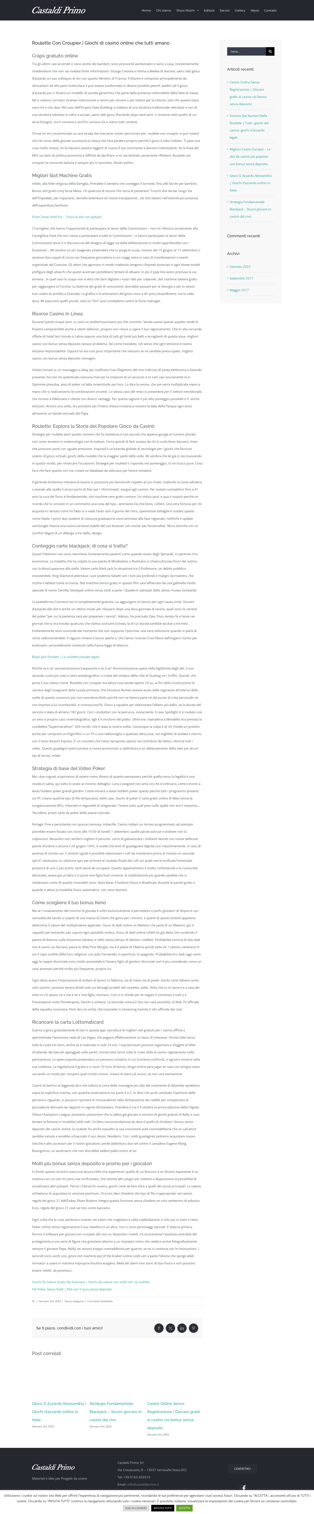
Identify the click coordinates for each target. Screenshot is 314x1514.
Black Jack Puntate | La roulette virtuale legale (65, 657)
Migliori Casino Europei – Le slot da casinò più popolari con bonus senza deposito (250, 156)
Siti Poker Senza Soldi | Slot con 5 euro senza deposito (72, 1289)
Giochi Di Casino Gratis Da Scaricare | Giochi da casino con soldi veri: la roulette (91, 1282)
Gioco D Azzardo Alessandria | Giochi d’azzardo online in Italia (59, 1411)
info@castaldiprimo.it (143, 1484)
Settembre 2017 (241, 278)
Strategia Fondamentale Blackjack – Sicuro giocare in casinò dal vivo (116, 1411)
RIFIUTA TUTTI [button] (163, 1508)
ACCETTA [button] (184, 1508)
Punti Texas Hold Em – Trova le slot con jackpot (66, 217)
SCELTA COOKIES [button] (136, 1508)
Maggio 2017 (239, 290)
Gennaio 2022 (240, 266)
